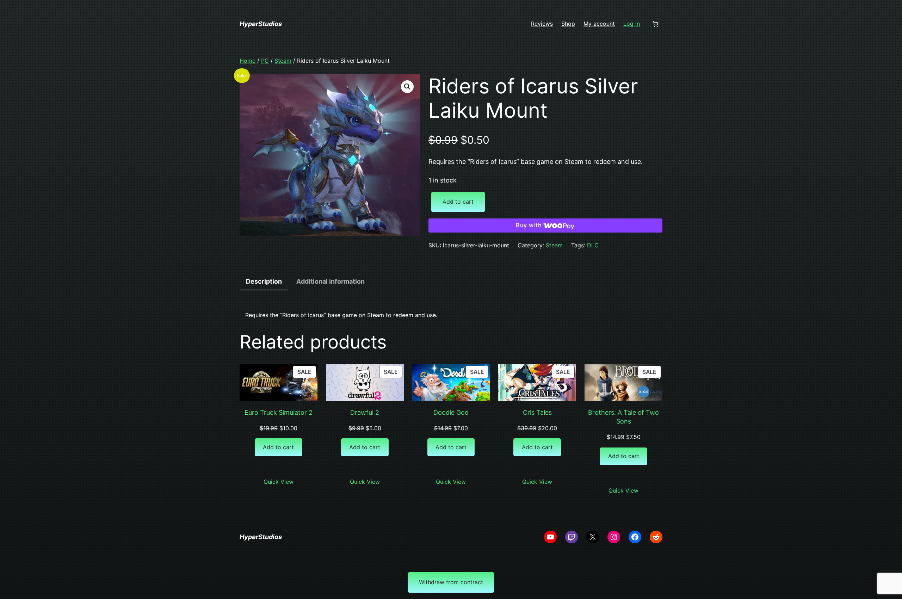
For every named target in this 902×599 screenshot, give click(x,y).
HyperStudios (261, 23)
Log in (631, 23)
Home (247, 60)
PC (265, 60)
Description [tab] (264, 281)
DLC (593, 245)
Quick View (279, 481)
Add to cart (458, 201)
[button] (407, 86)
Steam (282, 60)
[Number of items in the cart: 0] (655, 24)
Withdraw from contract (451, 582)
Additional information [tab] (330, 281)
